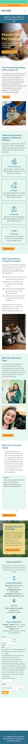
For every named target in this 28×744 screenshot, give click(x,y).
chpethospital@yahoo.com (16, 596)
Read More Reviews (9, 515)
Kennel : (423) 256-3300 (19, 1)
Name (4, 637)
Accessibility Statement (14, 741)
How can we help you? (9, 678)
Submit (5, 692)
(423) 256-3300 (14, 592)
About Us (6, 97)
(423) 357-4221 (7, 1)
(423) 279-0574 (18, 594)
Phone (4, 645)
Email (4, 643)
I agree (6, 653)
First (14, 639)
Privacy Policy (6, 676)
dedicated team (17, 372)
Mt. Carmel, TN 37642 (14, 612)
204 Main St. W (14, 610)
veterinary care (19, 80)
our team (6, 570)
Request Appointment (14, 5)
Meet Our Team (7, 435)
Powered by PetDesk (9, 739)
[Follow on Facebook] (14, 734)
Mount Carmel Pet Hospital (11, 78)
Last (14, 641)
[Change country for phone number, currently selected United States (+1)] (3, 647)
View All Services (8, 248)
